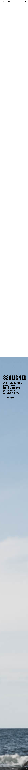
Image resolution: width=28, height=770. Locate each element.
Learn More (9, 398)
